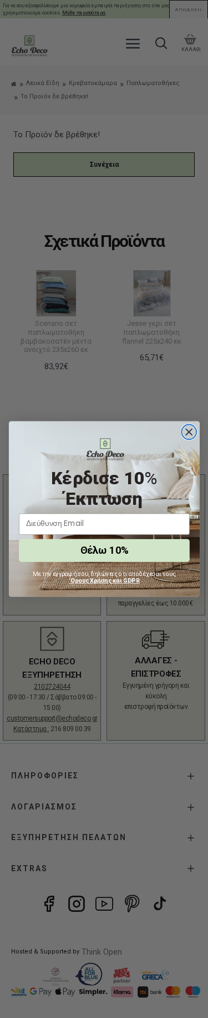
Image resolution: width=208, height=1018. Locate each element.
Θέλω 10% (104, 550)
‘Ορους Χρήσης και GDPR (104, 580)
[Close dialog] (188, 432)
